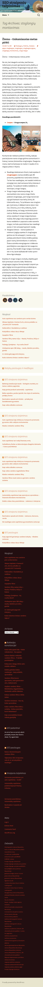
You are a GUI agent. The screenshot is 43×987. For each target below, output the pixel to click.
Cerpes (10, 122)
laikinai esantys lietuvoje (11, 914)
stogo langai (23, 51)
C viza (12, 854)
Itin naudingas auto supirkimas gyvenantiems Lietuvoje (21, 522)
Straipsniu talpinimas (16, 773)
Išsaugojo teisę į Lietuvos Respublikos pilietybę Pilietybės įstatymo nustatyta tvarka (15, 895)
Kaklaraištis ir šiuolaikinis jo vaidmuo (14, 328)
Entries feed (9, 826)
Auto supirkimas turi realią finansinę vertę (16, 441)
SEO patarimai (13, 727)
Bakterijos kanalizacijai (10, 644)
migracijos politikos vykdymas (12, 962)
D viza (13, 856)
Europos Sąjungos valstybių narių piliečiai (15, 864)
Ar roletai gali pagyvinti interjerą (13, 354)
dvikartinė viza (8, 856)
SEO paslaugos (11, 532)
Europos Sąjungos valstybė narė (13, 866)
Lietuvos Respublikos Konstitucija (13, 948)
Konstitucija (8, 909)
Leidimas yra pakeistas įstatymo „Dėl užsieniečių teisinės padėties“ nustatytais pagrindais (15, 931)
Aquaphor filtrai (7, 335)
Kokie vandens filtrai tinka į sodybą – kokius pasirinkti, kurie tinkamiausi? (14, 709)
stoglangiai (18, 48)
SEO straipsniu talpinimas (16, 379)
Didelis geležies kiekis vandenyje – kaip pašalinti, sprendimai (13, 672)
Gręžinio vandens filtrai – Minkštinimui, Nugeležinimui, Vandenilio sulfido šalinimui (14, 688)
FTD (24, 866)
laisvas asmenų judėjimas (11, 916)
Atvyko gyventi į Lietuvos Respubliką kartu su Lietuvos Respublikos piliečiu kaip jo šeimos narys (14, 849)
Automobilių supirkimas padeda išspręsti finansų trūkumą (13, 785)
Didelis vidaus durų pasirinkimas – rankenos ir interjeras (21, 501)
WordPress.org (10, 833)
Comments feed (10, 829)
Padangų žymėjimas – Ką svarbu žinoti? (15, 344)
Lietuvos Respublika (19, 945)
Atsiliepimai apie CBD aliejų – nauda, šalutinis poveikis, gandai (14, 603)
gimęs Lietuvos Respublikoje (12, 876)
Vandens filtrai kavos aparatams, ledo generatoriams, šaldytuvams (14, 680)
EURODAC (18, 856)
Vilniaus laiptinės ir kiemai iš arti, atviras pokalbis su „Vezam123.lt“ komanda (14, 565)
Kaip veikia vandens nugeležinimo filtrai (15, 471)
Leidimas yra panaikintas (11, 936)
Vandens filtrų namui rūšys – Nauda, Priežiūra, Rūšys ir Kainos (14, 589)
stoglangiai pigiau (29, 48)
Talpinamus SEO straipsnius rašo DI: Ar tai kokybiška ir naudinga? (14, 760)
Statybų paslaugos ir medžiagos (18, 368)
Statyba (31, 46)
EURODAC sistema (9, 859)
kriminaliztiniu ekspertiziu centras (14, 912)
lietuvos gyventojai (9, 945)
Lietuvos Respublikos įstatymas (13, 950)
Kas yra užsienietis (9, 900)
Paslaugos (19, 46)
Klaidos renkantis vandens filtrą (13, 426)
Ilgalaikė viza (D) (9, 880)
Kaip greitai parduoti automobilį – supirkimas (17, 390)
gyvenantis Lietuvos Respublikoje (13, 878)
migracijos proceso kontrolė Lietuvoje (14, 964)
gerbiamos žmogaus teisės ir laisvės (14, 873)
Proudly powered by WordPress (13, 982)
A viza (6, 854)
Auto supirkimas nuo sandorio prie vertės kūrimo (19, 318)
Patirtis (25, 46)
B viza (9, 854)
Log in (7, 822)
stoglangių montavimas (10, 51)
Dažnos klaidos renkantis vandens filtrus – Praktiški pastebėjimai (13, 657)
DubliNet (17, 854)
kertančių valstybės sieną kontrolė (13, 907)
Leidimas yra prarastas (10, 938)
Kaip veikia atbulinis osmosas (12, 405)
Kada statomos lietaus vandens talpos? (15, 358)
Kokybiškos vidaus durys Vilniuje (13, 331)
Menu (4, 15)
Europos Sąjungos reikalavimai (12, 861)
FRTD (22, 866)
